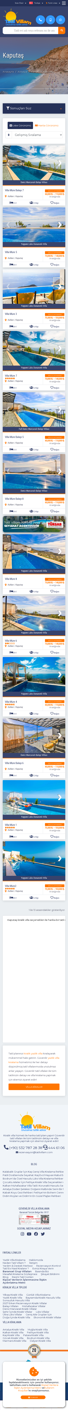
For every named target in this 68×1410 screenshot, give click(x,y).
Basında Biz (42, 1271)
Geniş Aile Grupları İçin (39, 1314)
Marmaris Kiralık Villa (14, 1340)
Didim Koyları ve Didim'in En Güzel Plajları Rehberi (32, 1195)
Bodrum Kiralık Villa (38, 1338)
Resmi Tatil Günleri (22, 1277)
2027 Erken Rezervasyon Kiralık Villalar (25, 1303)
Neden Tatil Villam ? (14, 1262)
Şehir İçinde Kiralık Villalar (17, 1311)
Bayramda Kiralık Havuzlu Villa (43, 1297)
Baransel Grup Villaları (17, 1271)
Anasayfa (8, 71)
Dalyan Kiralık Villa (40, 1340)
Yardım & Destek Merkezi (18, 1265)
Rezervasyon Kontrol (48, 1265)
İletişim (33, 1262)
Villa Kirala (34, 1087)
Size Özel (19, 3)
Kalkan (35, 71)
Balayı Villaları (10, 1306)
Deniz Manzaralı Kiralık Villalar (20, 1308)
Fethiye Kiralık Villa (38, 1332)
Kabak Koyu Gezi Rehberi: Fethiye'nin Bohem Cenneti (34, 1192)
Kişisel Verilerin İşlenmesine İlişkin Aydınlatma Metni (25, 1281)
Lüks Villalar (42, 1311)
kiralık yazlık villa (33, 1053)
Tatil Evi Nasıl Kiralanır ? (16, 1268)
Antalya (22, 71)
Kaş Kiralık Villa (11, 1335)
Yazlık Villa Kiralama (14, 1259)
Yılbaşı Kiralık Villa (13, 1294)
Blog (5, 1277)
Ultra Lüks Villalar (12, 1314)
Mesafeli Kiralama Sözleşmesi (20, 1274)
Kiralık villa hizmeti (13, 1135)
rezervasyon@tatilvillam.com (35, 1152)
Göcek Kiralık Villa (13, 1338)
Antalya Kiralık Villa (13, 1329)
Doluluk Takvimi (54, 191)
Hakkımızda (36, 1259)
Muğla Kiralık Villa (38, 1329)
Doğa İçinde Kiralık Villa (16, 1317)
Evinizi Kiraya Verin (43, 1268)
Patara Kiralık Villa (33, 1335)
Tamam (34, 1397)
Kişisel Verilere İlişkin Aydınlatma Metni (36, 1386)
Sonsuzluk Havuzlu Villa (16, 1300)
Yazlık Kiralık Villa (12, 1297)
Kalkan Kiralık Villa (13, 1332)
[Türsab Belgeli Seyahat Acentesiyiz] (34, 524)
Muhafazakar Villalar (34, 1306)
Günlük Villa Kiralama (38, 1294)
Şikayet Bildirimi (50, 1274)
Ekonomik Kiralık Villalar (47, 1317)
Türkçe (37, 3)
